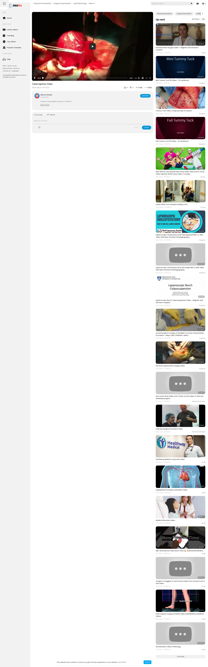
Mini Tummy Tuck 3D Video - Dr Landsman (172, 80)
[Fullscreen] (150, 78)
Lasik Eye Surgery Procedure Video (169, 429)
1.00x (135, 78)
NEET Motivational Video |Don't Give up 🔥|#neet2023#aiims (179, 551)
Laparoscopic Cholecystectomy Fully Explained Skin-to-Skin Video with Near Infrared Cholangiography (179, 236)
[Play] (35, 78)
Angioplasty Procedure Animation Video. (172, 490)
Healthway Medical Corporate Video (170, 459)
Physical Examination (42, 3)
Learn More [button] (122, 662)
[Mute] (143, 78)
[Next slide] (202, 13)
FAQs (4, 66)
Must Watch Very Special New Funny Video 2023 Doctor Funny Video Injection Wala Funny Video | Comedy (180, 173)
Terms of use (12, 66)
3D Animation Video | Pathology (168, 647)
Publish (146, 127)
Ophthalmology (80, 3)
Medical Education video (165, 520)
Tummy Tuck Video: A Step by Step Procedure (174, 111)
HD (146, 78)
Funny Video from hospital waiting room (172, 204)
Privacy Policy (7, 68)
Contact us (6, 71)
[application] (92, 46)
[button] (204, 3)
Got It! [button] (147, 662)
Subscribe (145, 96)
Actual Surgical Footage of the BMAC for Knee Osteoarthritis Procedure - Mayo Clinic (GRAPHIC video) (180, 334)
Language (15, 71)
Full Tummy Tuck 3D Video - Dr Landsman (172, 141)
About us (16, 68)
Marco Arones (46, 95)
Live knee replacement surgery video (170, 366)
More (91, 3)
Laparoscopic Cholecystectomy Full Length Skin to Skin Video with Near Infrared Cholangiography (180, 268)
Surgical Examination (62, 3)
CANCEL (136, 127)
